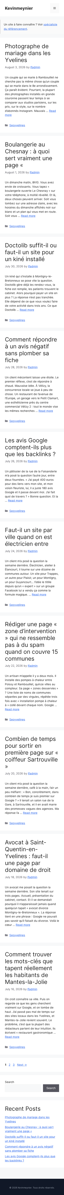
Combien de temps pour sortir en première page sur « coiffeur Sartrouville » (31, 752)
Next (22, 1064)
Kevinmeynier (19, 8)
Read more (28, 215)
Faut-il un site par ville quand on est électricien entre (28, 536)
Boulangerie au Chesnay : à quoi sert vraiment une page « (28, 154)
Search (9, 1082)
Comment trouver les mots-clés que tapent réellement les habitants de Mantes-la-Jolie (29, 968)
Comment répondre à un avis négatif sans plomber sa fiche (31, 349)
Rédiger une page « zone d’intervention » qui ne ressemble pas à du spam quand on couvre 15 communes (31, 641)
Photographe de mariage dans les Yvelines (28, 53)
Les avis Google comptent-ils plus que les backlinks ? (30, 447)
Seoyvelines (17, 125)
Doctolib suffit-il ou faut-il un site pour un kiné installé (31, 252)
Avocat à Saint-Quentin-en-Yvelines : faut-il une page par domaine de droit (28, 856)
